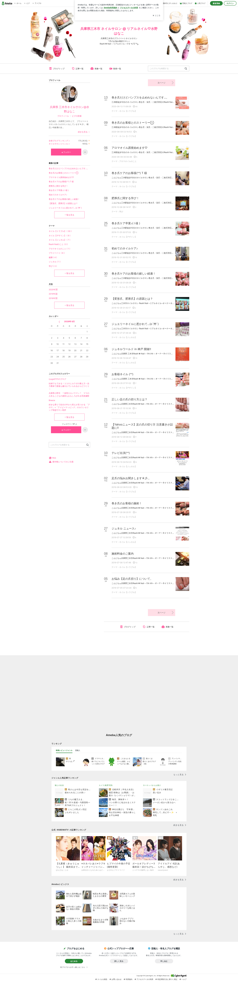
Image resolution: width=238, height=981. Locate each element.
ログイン (230, 3)
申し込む (164, 961)
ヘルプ (184, 979)
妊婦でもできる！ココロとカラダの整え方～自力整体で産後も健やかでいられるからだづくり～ (69, 386)
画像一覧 (98, 68)
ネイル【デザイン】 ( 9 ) (59, 235)
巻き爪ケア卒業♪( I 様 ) (59, 190)
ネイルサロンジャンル (58, 144)
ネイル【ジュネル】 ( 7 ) (59, 240)
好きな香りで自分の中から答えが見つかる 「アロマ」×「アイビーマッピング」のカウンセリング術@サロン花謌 (69, 407)
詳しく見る (118, 961)
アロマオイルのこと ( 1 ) (59, 248)
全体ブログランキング (58, 140)
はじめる (74, 961)
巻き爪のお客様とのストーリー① (63, 173)
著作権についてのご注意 (63, 462)
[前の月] (59, 321)
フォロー (67, 152)
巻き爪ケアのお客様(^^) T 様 (61, 181)
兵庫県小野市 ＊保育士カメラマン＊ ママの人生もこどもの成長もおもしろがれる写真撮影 (69, 394)
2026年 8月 (69, 321)
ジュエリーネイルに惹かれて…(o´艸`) (65, 208)
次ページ (161, 82)
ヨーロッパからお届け (152, 785)
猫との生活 (59, 785)
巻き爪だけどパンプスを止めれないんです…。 (69, 168)
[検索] (185, 69)
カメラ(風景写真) (106, 785)
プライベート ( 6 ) (57, 253)
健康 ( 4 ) (53, 257)
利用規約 (129, 979)
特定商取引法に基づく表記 (167, 979)
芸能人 (77, 750)
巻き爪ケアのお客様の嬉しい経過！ (64, 199)
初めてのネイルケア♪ (58, 194)
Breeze (52, 400)
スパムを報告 (102, 979)
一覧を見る (69, 215)
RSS (54, 458)
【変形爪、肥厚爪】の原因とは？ (63, 203)
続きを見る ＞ (84, 132)
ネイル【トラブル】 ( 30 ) (60, 231)
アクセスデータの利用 (145, 979)
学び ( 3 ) (53, 266)
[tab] (64, 750)
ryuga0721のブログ (57, 379)
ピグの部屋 (77, 116)
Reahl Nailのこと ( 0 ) (58, 244)
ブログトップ (59, 68)
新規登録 (216, 3)
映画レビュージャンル (64, 750)
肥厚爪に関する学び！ (58, 186)
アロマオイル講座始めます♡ (61, 177)
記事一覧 (79, 68)
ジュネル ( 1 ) (54, 261)
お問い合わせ (116, 979)
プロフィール (63, 116)
